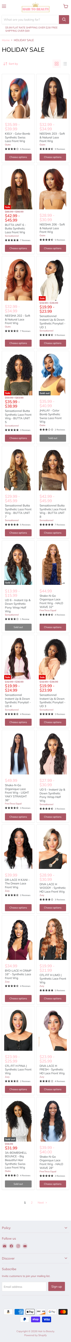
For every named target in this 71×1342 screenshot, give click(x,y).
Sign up (56, 1286)
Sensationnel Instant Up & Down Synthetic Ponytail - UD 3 (52, 700)
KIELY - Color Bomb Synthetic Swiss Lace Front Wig (17, 137)
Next (41, 1202)
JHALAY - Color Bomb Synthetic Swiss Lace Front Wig (51, 416)
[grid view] (56, 64)
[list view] (65, 64)
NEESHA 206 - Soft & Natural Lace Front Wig (52, 228)
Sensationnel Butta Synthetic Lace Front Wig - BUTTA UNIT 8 (53, 511)
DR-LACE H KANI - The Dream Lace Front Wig (17, 883)
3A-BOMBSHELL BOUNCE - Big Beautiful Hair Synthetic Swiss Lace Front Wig (16, 1160)
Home (6, 40)
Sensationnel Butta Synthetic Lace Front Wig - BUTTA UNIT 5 (18, 416)
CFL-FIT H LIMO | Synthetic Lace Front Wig (53, 978)
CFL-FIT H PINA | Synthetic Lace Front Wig (18, 1069)
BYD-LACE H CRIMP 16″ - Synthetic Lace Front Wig (18, 974)
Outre (8, 144)
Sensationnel (12, 235)
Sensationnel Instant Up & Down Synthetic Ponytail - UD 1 (52, 321)
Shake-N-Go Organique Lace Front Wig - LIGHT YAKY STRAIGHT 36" (17, 792)
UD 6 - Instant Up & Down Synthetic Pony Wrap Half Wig (17, 605)
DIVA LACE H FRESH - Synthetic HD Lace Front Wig (52, 1069)
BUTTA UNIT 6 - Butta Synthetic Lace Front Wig (15, 228)
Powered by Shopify (35, 1335)
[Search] (64, 19)
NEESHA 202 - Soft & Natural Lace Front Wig (17, 319)
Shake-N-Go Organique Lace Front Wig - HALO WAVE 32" (51, 601)
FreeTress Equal (48, 610)
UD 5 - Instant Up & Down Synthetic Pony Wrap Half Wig (52, 795)
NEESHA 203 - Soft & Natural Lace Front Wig (52, 137)
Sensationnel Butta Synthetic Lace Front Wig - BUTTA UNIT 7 (18, 511)
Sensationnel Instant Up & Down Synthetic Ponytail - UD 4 (18, 700)
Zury (7, 890)
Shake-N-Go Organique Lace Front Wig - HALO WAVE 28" (51, 1162)
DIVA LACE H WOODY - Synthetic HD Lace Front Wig (53, 887)
